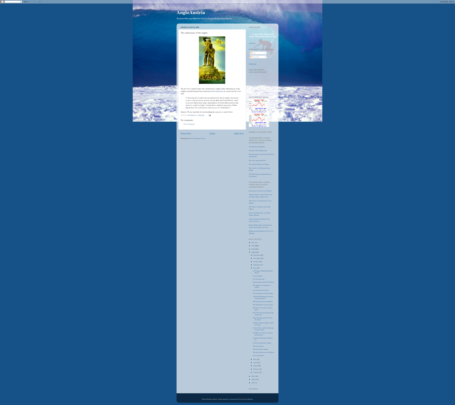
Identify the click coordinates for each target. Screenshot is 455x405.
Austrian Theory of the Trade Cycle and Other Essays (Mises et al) (260, 196)
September (257, 265)
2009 (253, 249)
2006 (253, 379)
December (256, 255)
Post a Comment (189, 124)
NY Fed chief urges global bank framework (263, 314)
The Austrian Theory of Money (259, 164)
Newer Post (186, 133)
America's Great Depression (258, 150)
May (255, 359)
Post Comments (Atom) (197, 138)
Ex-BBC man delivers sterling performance (263, 334)
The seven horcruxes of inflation (263, 352)
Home (212, 133)
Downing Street (217, 91)
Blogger (250, 399)
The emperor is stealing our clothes (262, 286)
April (255, 362)
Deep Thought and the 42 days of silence (263, 319)
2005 (253, 383)
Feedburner (252, 64)
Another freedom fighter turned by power (263, 324)
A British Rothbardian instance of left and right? (263, 297)
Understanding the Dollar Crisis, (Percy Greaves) (259, 220)
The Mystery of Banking (257, 147)
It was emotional (258, 355)
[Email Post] (209, 115)
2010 (253, 246)
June (255, 268)
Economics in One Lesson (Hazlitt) (260, 191)
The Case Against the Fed (257, 160)
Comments (255, 57)
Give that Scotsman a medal (262, 343)
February (256, 369)
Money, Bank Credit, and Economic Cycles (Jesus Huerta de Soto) (260, 226)
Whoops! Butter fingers (260, 349)
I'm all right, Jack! (259, 279)
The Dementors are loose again (263, 305)
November (257, 258)
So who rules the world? (261, 290)
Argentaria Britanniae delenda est (263, 339)
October (256, 261)
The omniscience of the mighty (263, 293)
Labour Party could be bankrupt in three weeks (263, 329)
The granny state (258, 346)
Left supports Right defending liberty (263, 272)
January (256, 372)
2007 (253, 376)
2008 (253, 252)
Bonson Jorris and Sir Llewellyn (263, 282)
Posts (253, 53)
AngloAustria (191, 12)
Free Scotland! (258, 276)
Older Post (238, 133)
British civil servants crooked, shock (262, 309)
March (255, 366)
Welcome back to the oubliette (263, 301)
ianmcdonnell (234, 399)
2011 (253, 242)
